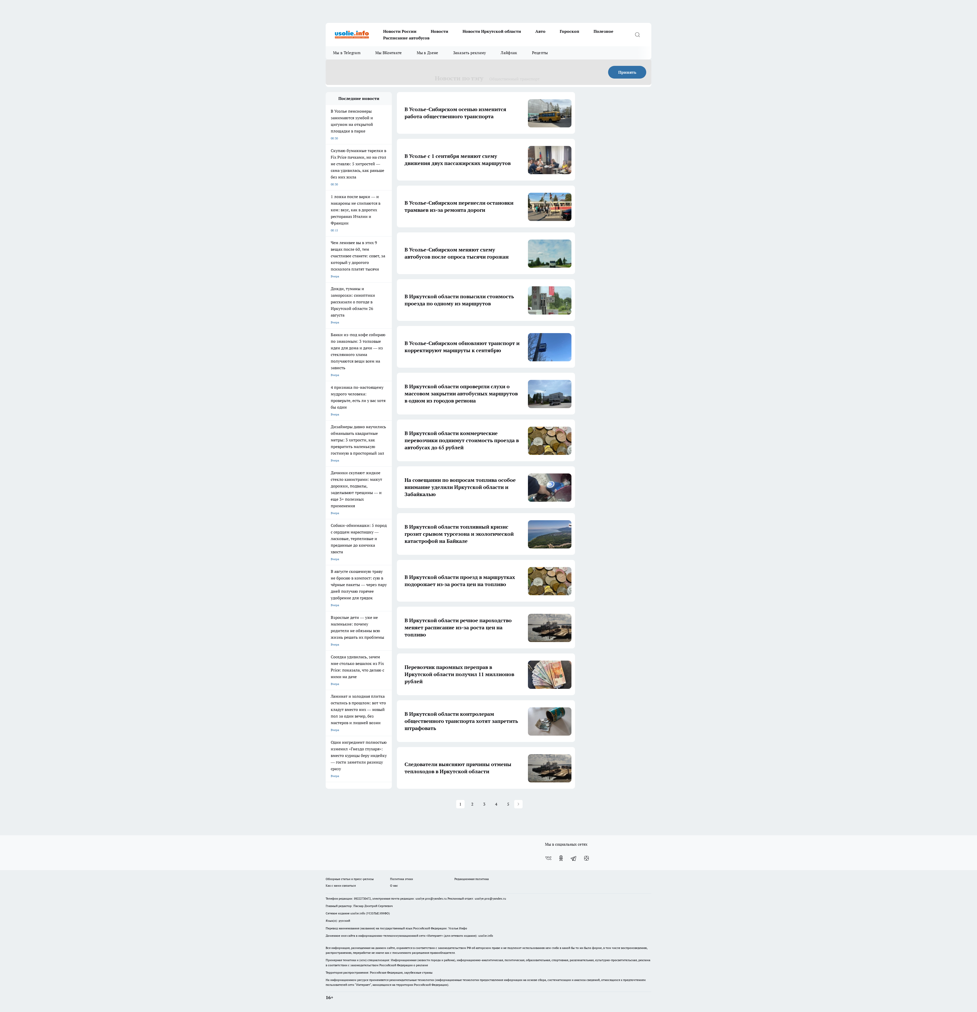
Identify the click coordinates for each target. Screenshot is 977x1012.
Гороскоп (569, 31)
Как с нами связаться (341, 885)
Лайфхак (509, 52)
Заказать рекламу (469, 52)
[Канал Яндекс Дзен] (586, 858)
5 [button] (508, 804)
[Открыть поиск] (637, 34)
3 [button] (484, 804)
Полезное (603, 31)
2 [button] (472, 804)
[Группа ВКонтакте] (548, 858)
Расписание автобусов (406, 37)
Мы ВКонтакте (388, 52)
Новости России (399, 31)
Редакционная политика (471, 879)
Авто (540, 31)
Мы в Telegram (347, 52)
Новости (439, 31)
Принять (627, 72)
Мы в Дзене (427, 52)
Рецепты (540, 52)
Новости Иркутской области (492, 31)
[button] (518, 804)
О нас (394, 885)
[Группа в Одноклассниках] (561, 858)
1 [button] (460, 804)
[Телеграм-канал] (573, 858)
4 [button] (496, 804)
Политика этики (401, 879)
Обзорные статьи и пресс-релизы (350, 879)
